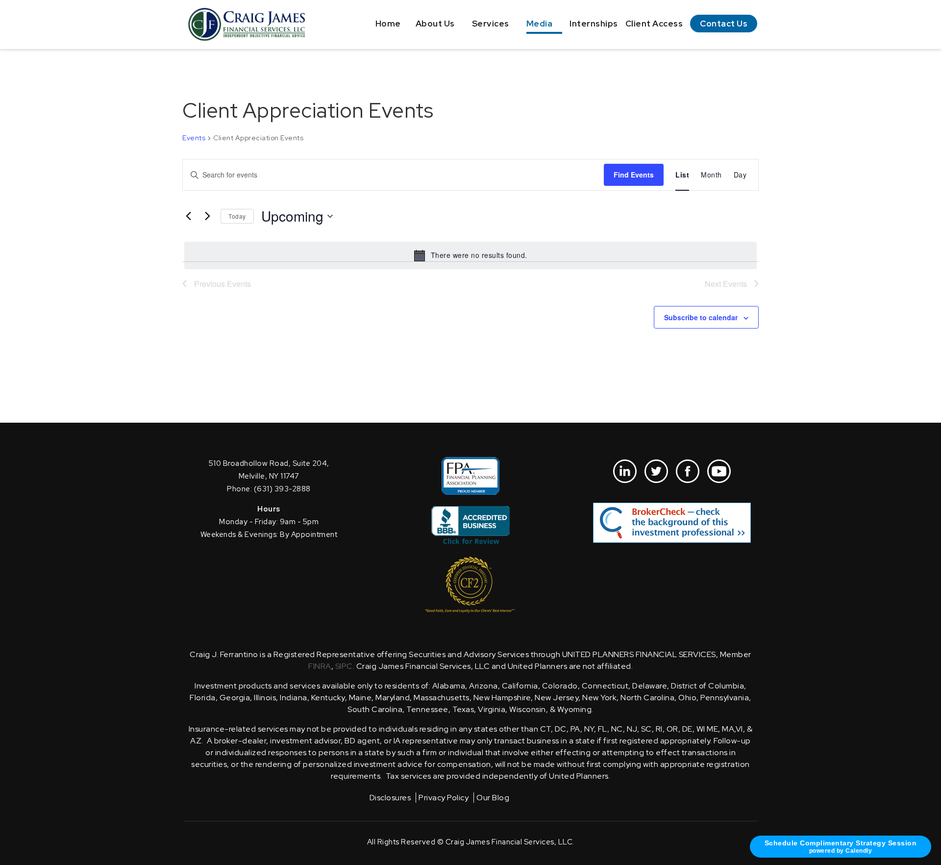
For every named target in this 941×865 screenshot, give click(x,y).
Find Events (634, 174)
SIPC (344, 666)
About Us (435, 23)
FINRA (319, 666)
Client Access (654, 23)
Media (539, 23)
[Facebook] (687, 471)
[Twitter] (656, 471)
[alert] (470, 255)
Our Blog (492, 797)
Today (237, 216)
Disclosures (390, 797)
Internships (594, 23)
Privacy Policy (444, 797)
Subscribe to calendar (701, 317)
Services (490, 23)
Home (388, 23)
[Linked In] (625, 471)
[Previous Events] (188, 216)
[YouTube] (719, 471)
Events (193, 137)
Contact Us (723, 23)
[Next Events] (207, 216)
